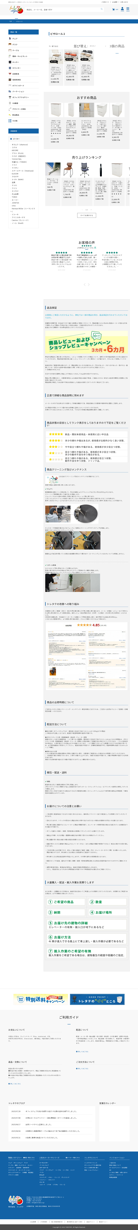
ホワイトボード (12, 1170)
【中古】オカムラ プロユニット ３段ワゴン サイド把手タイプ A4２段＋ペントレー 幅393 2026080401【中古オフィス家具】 (117, 127)
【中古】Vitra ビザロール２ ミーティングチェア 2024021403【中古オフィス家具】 (56, 72)
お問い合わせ (124, 2)
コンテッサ (43, 1177)
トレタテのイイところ (90, 1163)
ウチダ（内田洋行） (19, 156)
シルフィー (43, 1180)
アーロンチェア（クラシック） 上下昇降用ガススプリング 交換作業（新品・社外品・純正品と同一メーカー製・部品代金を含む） (100, 187)
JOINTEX (15, 203)
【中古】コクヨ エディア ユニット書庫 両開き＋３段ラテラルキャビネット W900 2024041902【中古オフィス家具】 (71, 127)
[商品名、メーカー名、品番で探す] (102, 9)
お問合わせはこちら (53, 370)
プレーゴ (62, 1184)
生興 (13, 182)
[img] (87, 246)
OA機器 (25, 1172)
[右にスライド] (91, 210)
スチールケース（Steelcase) (23, 170)
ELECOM (15, 173)
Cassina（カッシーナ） (20, 220)
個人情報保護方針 (57, 1222)
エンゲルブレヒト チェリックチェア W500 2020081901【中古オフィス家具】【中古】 (86, 125)
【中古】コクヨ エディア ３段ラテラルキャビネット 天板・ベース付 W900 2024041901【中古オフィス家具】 (56, 126)
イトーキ (15, 214)
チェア (10, 1163)
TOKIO (14, 197)
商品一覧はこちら (29, 1157)
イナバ (14, 165)
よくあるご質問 (113, 1172)
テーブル (10, 1165)
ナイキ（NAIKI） (18, 179)
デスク (26, 1163)
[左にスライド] (82, 210)
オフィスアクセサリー (14, 1172)
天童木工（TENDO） (20, 162)
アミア (42, 1170)
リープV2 (58, 1170)
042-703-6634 (37, 1199)
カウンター (11, 1167)
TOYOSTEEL (17, 159)
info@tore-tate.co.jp (38, 1202)
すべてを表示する (86, 215)
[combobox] (64, 9)
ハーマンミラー (43, 1163)
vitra (14, 205)
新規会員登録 (113, 1177)
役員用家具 (26, 1167)
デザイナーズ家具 (13, 1175)
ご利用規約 (43, 1222)
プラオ (49, 1184)
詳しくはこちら (83, 1052)
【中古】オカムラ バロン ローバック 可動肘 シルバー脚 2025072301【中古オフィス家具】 (85, 186)
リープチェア (50, 1170)
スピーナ (42, 1184)
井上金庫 (15, 194)
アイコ (14, 188)
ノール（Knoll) (17, 223)
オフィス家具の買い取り (91, 1167)
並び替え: (81, 46)
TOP (10, 21)
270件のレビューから (85, 248)
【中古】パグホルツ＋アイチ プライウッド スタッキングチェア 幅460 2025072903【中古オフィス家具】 (68, 186)
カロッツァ (52, 1180)
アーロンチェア (44, 1165)
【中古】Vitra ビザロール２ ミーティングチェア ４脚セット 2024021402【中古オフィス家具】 (86, 69)
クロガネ (15, 176)
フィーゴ (57, 1177)
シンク (73, 1170)
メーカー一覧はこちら (73, 1157)
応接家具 (18, 1167)
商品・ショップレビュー (91, 1170)
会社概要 (114, 2)
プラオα (55, 1184)
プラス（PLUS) (17, 153)
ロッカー (30, 1165)
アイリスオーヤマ (18, 217)
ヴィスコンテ (65, 1177)
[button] (85, 284)
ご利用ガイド (105, 2)
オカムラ (41, 1175)
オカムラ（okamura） (20, 144)
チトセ (14, 185)
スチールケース (43, 1167)
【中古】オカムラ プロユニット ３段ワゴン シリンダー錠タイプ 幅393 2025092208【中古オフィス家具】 (102, 126)
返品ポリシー (91, 1222)
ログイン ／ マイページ (116, 1175)
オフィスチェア (18, 1163)
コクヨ (14, 147)
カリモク (15, 191)
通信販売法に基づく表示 (74, 1222)
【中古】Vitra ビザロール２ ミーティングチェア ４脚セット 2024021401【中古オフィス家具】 (71, 69)
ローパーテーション (24, 1170)
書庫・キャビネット (20, 1165)
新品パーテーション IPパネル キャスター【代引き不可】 (52, 181)
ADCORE (15, 150)
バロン (50, 1177)
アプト (42, 1172)
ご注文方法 (112, 1163)
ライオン (15, 168)
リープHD (65, 1170)
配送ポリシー (103, 1222)
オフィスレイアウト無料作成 (92, 1165)
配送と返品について (115, 1165)
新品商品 (30, 1172)
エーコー (15, 200)
